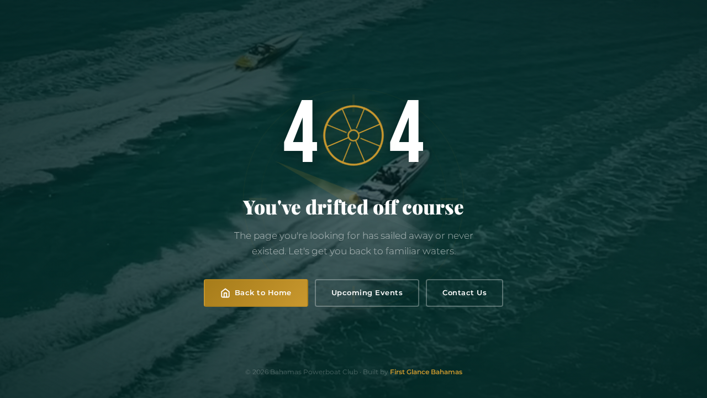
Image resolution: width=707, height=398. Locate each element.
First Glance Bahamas (426, 372)
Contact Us (464, 292)
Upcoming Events (367, 292)
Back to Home (263, 292)
